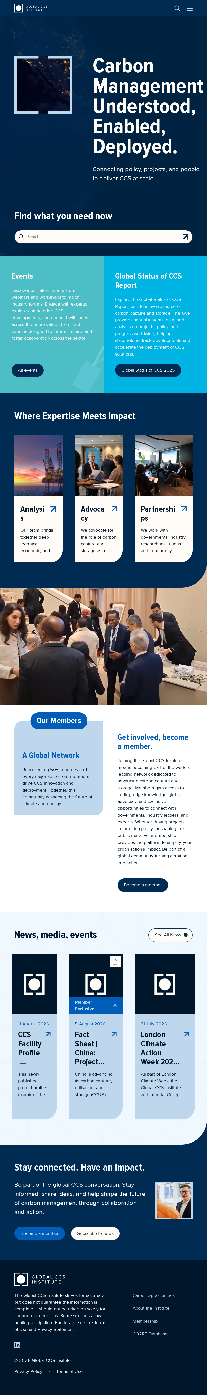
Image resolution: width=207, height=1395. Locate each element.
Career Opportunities (154, 1295)
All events (27, 370)
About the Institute (151, 1308)
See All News (168, 935)
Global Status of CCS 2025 (148, 370)
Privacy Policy (28, 1371)
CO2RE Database (150, 1334)
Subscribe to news (95, 1233)
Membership (145, 1321)
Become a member (143, 885)
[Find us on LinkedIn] (17, 1345)
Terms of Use (69, 1371)
